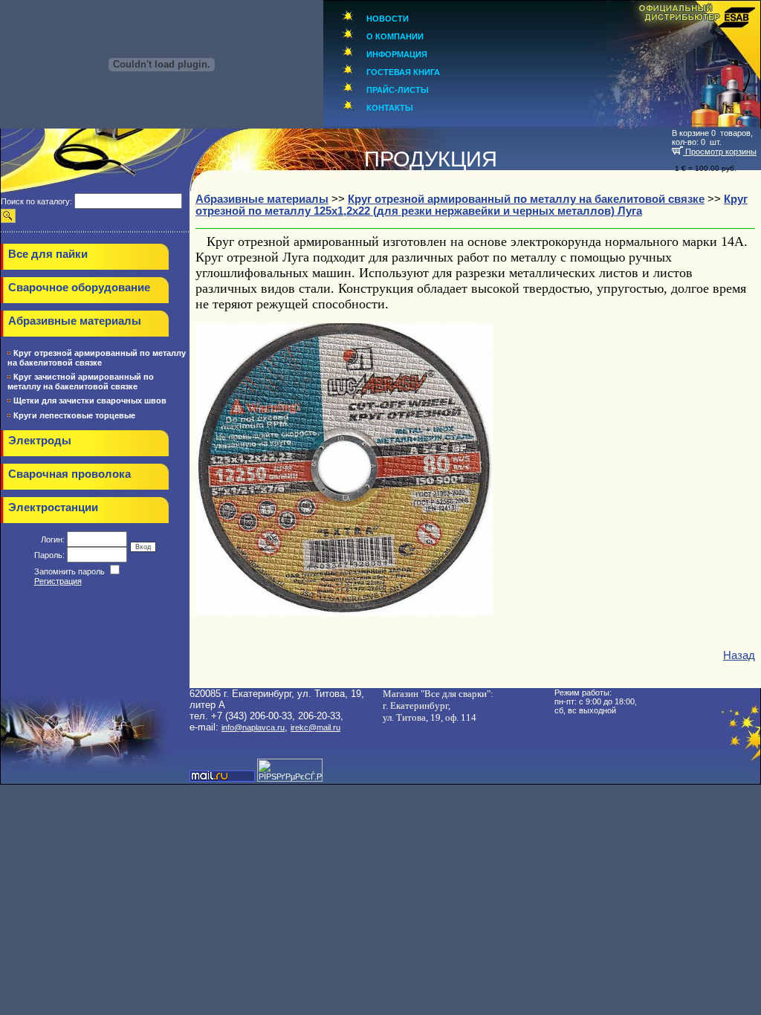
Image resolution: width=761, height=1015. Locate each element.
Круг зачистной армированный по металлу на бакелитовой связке (80, 381)
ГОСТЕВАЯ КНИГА (403, 72)
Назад (739, 655)
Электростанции (53, 507)
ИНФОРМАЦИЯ (396, 54)
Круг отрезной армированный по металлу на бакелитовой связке (96, 357)
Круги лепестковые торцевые (74, 415)
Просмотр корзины (720, 151)
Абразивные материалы (74, 321)
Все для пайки (48, 254)
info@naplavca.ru (253, 727)
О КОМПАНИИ (395, 36)
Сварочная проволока (69, 474)
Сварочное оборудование (79, 288)
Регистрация (58, 581)
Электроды (39, 441)
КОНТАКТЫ (389, 107)
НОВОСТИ (387, 18)
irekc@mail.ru (315, 727)
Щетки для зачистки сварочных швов (89, 400)
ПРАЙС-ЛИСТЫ (397, 89)
